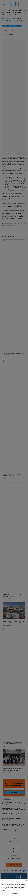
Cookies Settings (14, 893)
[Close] (26, 881)
